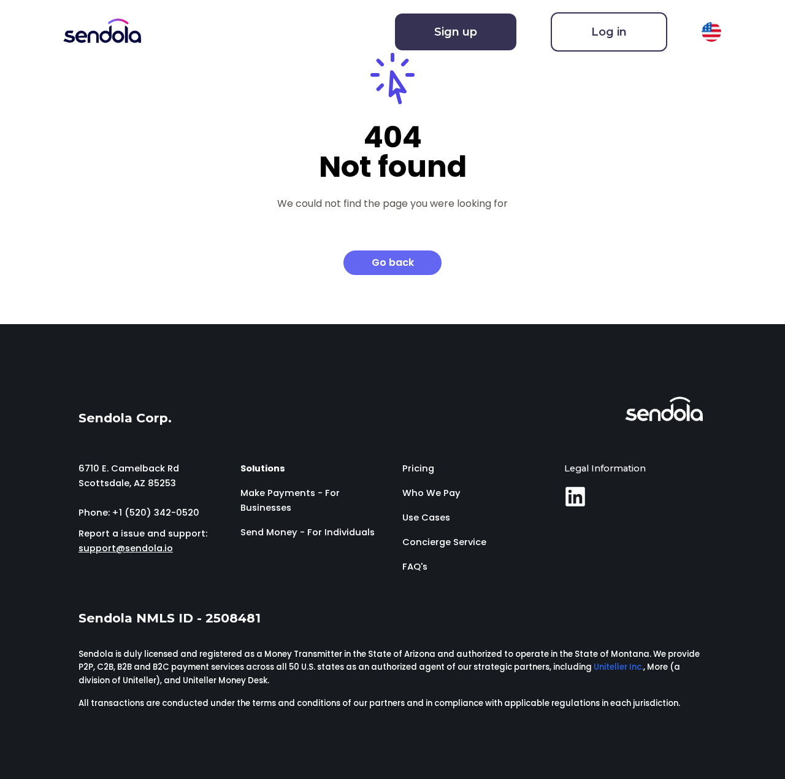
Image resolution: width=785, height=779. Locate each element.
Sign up (455, 32)
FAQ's (414, 566)
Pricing (418, 468)
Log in (609, 32)
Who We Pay (431, 493)
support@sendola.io (125, 548)
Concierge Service (444, 542)
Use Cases (426, 517)
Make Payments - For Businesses (290, 500)
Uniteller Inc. (618, 667)
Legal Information (605, 468)
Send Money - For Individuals (307, 532)
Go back (393, 262)
